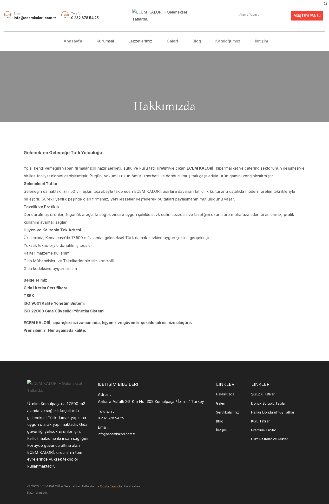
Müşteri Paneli (307, 16)
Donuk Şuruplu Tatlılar (268, 403)
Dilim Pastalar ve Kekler (269, 439)
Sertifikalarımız (227, 412)
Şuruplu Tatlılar (263, 394)
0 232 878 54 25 (85, 18)
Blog (219, 421)
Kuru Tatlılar (260, 421)
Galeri (220, 403)
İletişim (221, 430)
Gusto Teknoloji (111, 486)
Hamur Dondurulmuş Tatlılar (272, 412)
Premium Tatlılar (263, 430)
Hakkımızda (225, 394)
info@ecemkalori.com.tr (35, 18)
